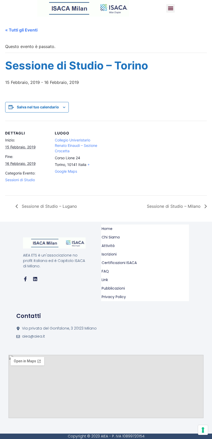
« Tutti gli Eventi (21, 30)
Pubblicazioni (113, 288)
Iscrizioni (109, 254)
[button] (170, 8)
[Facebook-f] (25, 279)
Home (107, 228)
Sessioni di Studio (20, 180)
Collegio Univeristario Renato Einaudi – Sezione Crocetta (76, 145)
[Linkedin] (35, 279)
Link (105, 279)
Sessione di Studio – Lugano (48, 206)
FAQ (105, 271)
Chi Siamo (111, 237)
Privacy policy (114, 296)
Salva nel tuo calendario (38, 107)
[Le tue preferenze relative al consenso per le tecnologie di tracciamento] (203, 430)
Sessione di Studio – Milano (174, 206)
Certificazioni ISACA (119, 262)
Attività (108, 245)
